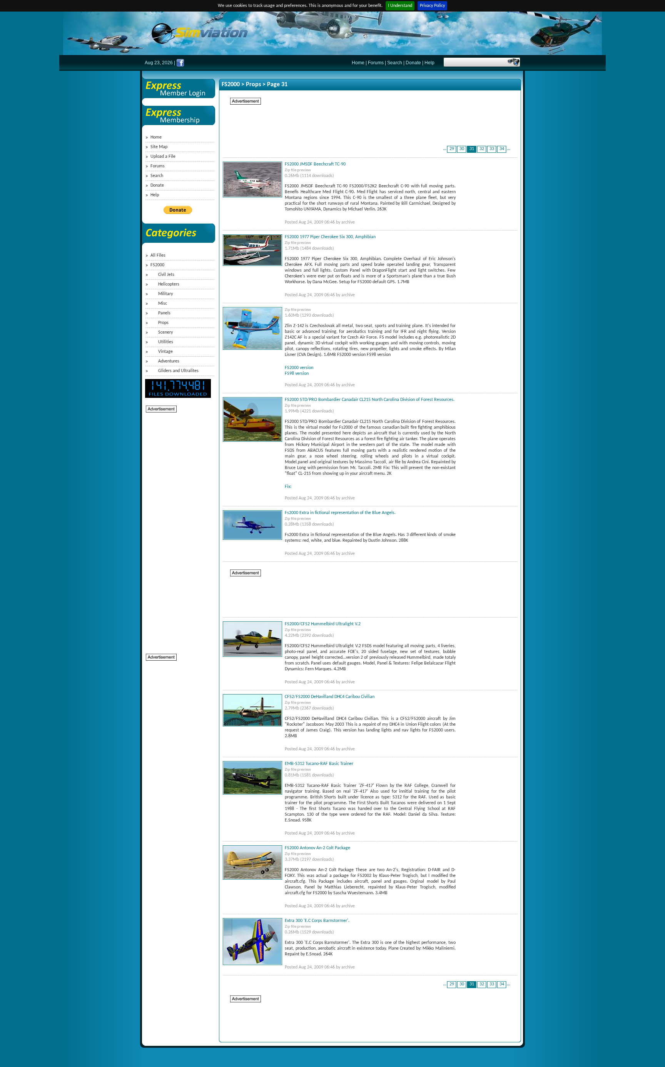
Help (429, 62)
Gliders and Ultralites (178, 371)
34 (502, 149)
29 (451, 149)
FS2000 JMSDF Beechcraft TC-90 (315, 164)
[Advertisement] (176, 528)
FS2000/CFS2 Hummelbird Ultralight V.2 (323, 624)
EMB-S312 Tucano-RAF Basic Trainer (319, 763)
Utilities (165, 342)
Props (163, 323)
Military (165, 294)
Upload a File (162, 156)
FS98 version (297, 373)
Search (394, 62)
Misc (162, 303)
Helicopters (168, 284)
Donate (413, 62)
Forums (376, 62)
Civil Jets (166, 274)
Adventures (168, 361)
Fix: (288, 486)
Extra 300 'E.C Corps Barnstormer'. (317, 920)
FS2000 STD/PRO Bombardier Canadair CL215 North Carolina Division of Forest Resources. (369, 399)
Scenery (165, 332)
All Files (157, 255)
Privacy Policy (432, 5)
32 (482, 149)
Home (358, 62)
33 (492, 149)
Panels (164, 313)
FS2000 (157, 265)
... (444, 149)
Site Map (158, 147)
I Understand (400, 5)
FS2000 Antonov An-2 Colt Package (317, 848)
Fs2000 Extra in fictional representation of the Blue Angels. (340, 513)
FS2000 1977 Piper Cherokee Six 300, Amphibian (330, 237)
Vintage (165, 351)
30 (461, 149)
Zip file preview (298, 170)
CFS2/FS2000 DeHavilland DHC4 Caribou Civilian (329, 697)
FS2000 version (299, 368)
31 (472, 149)
